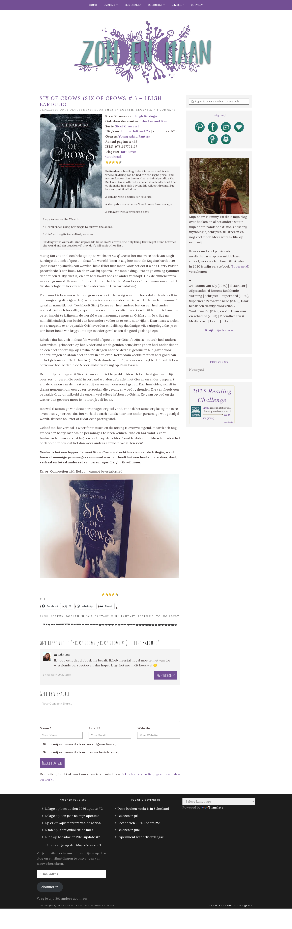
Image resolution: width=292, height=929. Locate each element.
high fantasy (123, 616)
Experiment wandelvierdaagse (140, 837)
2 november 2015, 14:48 (57, 674)
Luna (48, 837)
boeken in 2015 (79, 616)
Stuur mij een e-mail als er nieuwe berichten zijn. (82, 752)
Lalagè (50, 809)
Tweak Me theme (221, 905)
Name (45, 728)
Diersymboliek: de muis (75, 830)
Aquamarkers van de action (80, 823)
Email (94, 728)
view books (228, 422)
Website (143, 728)
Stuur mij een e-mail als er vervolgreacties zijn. (81, 744)
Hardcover (128, 152)
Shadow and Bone (154, 121)
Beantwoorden (166, 675)
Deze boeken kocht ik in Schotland (143, 809)
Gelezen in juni (128, 830)
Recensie (144, 109)
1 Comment (166, 109)
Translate (215, 807)
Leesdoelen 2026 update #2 (81, 809)
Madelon (62, 654)
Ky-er (49, 823)
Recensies (155, 4)
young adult (167, 616)
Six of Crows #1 (127, 126)
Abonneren (49, 887)
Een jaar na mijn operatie (79, 816)
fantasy (102, 616)
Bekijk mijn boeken (219, 330)
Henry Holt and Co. (136, 131)
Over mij (110, 4)
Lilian (49, 830)
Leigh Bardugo (146, 116)
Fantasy (144, 136)
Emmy (109, 109)
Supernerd (240, 266)
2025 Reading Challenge (212, 395)
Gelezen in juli (127, 816)
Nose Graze (244, 905)
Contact (197, 4)
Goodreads (113, 157)
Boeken (126, 109)
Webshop (178, 4)
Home (93, 4)
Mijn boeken (133, 4)
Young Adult (127, 136)
